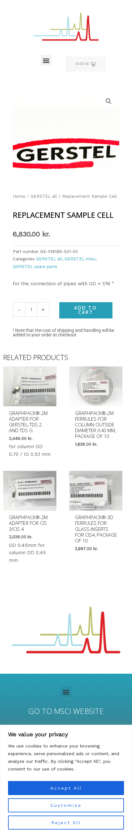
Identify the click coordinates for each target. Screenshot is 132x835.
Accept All (66, 788)
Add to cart (85, 310)
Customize (66, 805)
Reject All (66, 822)
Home (19, 196)
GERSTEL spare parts (35, 266)
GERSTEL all (43, 196)
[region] (66, 780)
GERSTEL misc (79, 259)
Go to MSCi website (66, 711)
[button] (46, 60)
